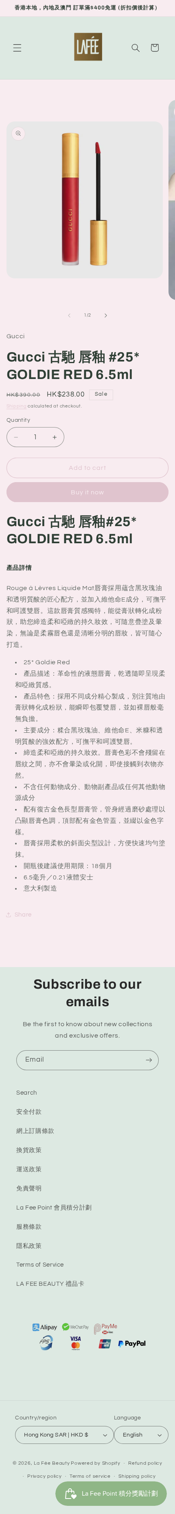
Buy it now (88, 492)
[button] (17, 47)
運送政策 (29, 1169)
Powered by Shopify (95, 1463)
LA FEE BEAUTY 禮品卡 (50, 1284)
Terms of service (90, 1476)
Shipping (17, 406)
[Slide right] (106, 315)
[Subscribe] (149, 1060)
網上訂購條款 (35, 1131)
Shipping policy (136, 1476)
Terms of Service (40, 1265)
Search (26, 1093)
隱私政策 (29, 1246)
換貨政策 (29, 1150)
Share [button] (23, 915)
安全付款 (29, 1112)
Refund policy (145, 1463)
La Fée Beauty (52, 1463)
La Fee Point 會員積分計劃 (54, 1208)
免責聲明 (29, 1189)
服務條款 (29, 1227)
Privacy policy (44, 1476)
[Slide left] (69, 315)
